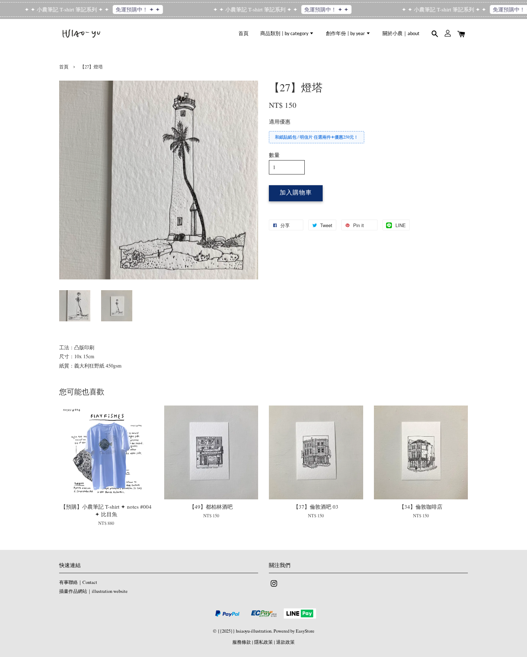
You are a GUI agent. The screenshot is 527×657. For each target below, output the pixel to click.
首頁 (243, 34)
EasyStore (305, 631)
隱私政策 (263, 642)
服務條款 (241, 642)
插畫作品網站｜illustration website (93, 591)
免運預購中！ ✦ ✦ (126, 9)
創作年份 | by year (346, 34)
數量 (274, 154)
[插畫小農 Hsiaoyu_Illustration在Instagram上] (274, 587)
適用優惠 (279, 121)
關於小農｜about (401, 34)
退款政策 (285, 642)
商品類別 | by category (284, 34)
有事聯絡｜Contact (78, 582)
